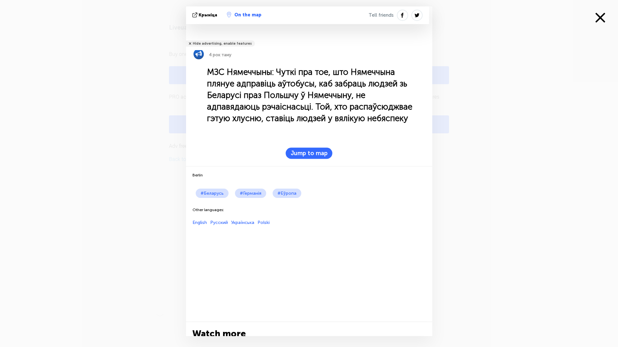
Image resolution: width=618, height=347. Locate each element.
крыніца (208, 15)
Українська (242, 222)
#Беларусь (212, 193)
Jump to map (309, 153)
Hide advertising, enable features (222, 43)
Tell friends (381, 15)
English (199, 222)
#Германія (250, 193)
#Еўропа (286, 193)
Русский (219, 222)
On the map (247, 15)
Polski (264, 222)
